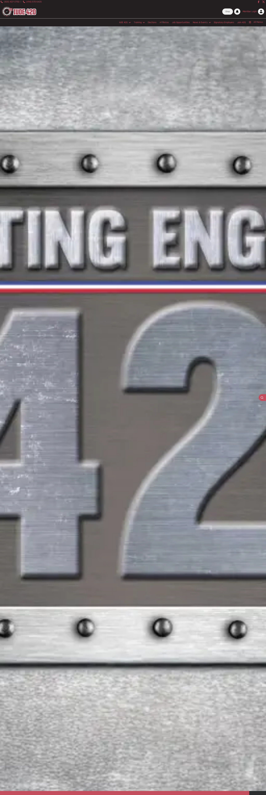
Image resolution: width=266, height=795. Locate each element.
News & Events (200, 22)
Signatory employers (224, 22)
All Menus (258, 22)
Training (138, 22)
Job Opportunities (181, 22)
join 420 (241, 22)
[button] (253, 11)
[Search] (262, 397)
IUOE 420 (123, 22)
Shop (227, 11)
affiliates (164, 22)
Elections (152, 22)
